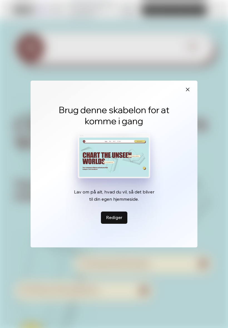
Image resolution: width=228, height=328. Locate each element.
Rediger (114, 217)
